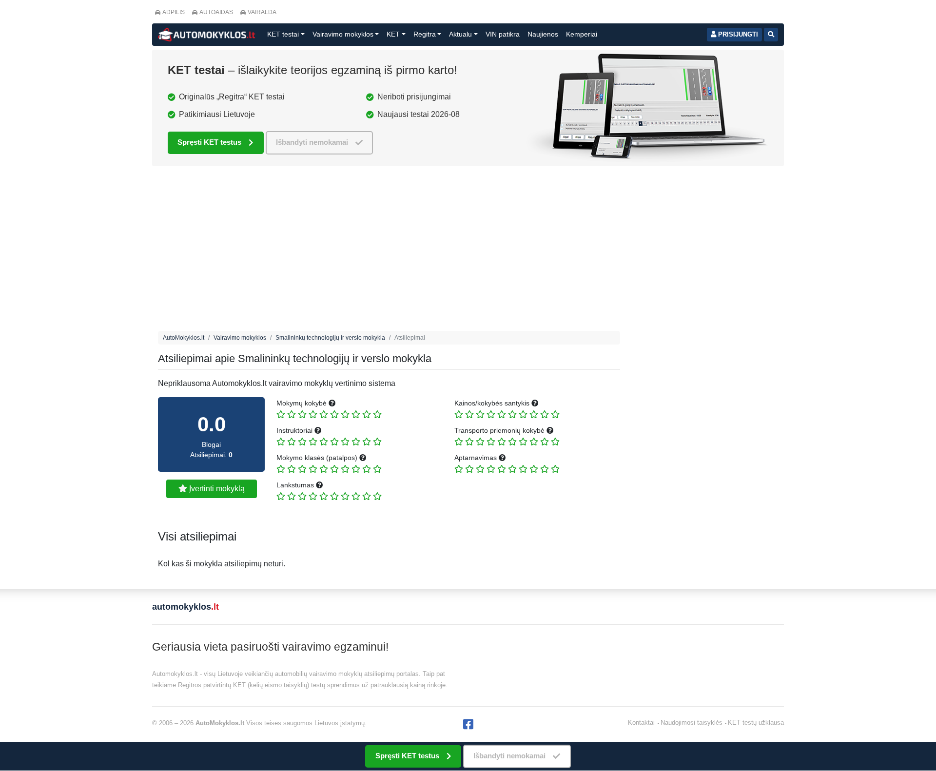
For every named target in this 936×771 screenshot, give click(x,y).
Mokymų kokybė (302, 403)
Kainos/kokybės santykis (492, 403)
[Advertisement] (389, 251)
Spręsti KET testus (209, 142)
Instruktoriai (295, 430)
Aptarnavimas (476, 458)
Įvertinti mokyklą (216, 488)
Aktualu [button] (460, 34)
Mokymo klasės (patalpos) (317, 458)
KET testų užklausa (756, 722)
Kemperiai (581, 34)
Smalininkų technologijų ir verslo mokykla (330, 337)
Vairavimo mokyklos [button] (342, 34)
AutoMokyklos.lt (183, 337)
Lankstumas (296, 485)
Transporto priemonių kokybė (500, 430)
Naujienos (542, 34)
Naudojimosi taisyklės (691, 722)
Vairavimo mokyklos (240, 337)
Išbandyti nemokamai (312, 142)
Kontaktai (641, 722)
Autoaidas (216, 12)
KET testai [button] (283, 34)
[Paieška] (771, 34)
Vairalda (262, 12)
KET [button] (393, 34)
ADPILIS (173, 12)
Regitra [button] (424, 34)
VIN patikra (503, 34)
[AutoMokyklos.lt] (206, 34)
